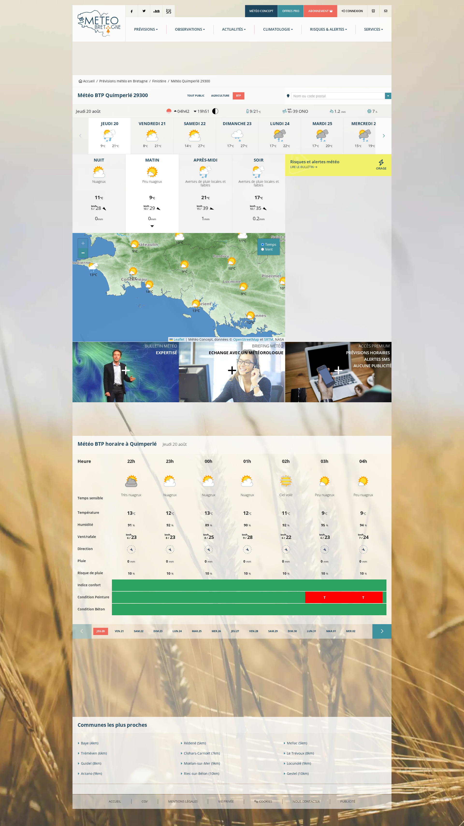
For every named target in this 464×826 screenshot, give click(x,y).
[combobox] (341, 95)
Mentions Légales (183, 801)
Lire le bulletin (302, 167)
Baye (89, 743)
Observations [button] (188, 29)
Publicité (347, 801)
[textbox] (341, 96)
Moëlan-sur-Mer (202, 763)
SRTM (268, 339)
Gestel (298, 773)
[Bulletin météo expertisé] (125, 372)
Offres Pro (290, 11)
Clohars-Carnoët (202, 753)
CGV (145, 801)
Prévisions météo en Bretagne (123, 81)
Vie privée (226, 801)
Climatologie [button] (276, 29)
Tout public (195, 95)
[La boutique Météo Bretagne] (373, 11)
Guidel (91, 763)
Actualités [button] (232, 29)
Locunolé (299, 763)
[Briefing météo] (232, 372)
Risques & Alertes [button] (327, 29)
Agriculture (220, 95)
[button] (184, 267)
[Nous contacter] (386, 11)
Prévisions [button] (144, 29)
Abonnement (318, 11)
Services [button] (372, 29)
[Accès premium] (338, 372)
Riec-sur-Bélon (201, 773)
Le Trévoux (300, 753)
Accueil (88, 81)
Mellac (297, 743)
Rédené (195, 743)
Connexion (354, 11)
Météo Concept (261, 11)
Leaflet (178, 339)
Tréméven (94, 753)
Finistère (159, 81)
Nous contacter (306, 801)
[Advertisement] (232, 58)
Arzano (91, 773)
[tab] (100, 631)
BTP (238, 95)
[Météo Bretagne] (99, 23)
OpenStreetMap (246, 339)
